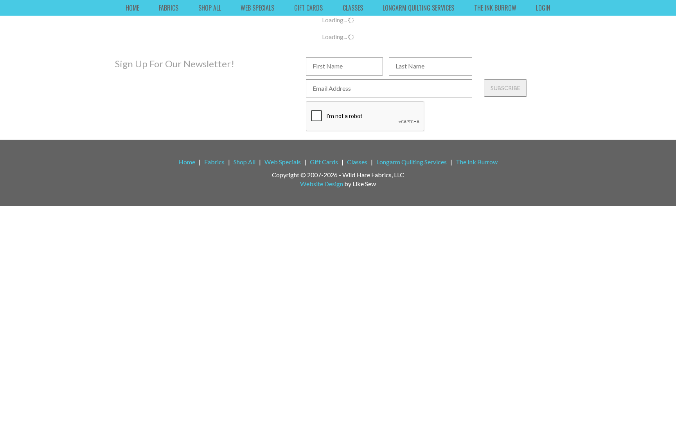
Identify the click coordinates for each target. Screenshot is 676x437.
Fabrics (168, 8)
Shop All (209, 8)
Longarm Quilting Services (418, 8)
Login (543, 8)
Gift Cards (308, 8)
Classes (353, 8)
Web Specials (257, 8)
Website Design (321, 183)
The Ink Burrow (495, 8)
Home (132, 8)
